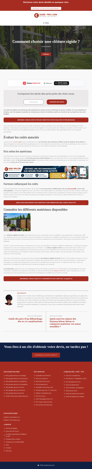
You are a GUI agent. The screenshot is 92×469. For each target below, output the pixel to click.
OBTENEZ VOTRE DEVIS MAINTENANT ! (46, 8)
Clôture (46, 54)
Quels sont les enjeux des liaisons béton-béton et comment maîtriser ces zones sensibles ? (65, 322)
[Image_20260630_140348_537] (46, 179)
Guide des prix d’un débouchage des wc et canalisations (25, 320)
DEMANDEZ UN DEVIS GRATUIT (46, 355)
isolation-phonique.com (12, 417)
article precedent (34, 316)
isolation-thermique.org (12, 420)
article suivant (56, 316)
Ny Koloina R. (21, 293)
